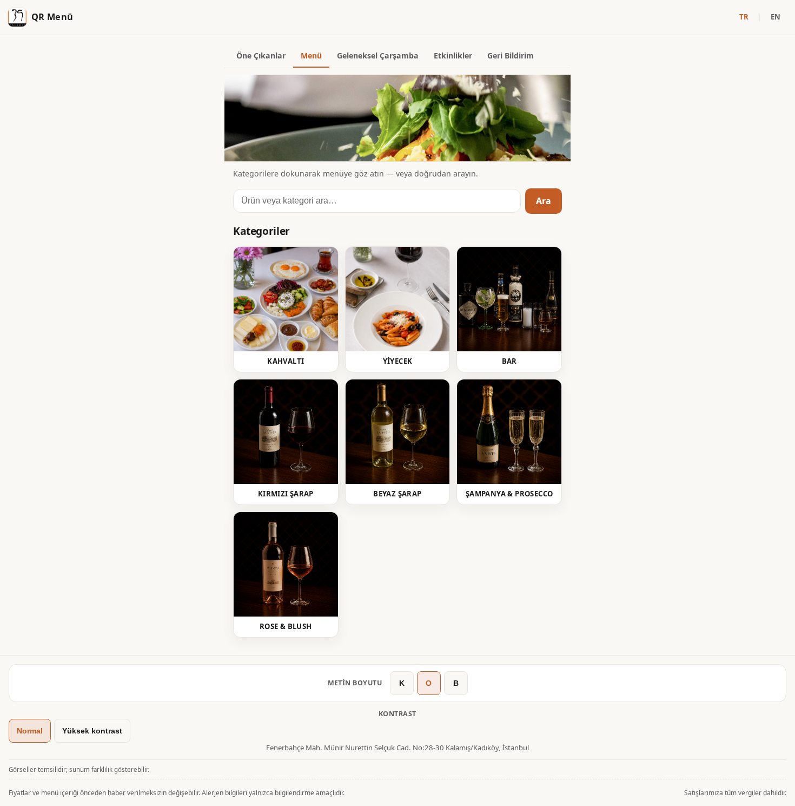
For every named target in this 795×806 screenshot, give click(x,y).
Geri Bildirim (510, 55)
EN (775, 17)
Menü (311, 55)
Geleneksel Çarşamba (378, 55)
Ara (543, 201)
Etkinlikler (453, 55)
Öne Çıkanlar (261, 55)
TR (743, 17)
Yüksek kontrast (92, 730)
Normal (30, 730)
